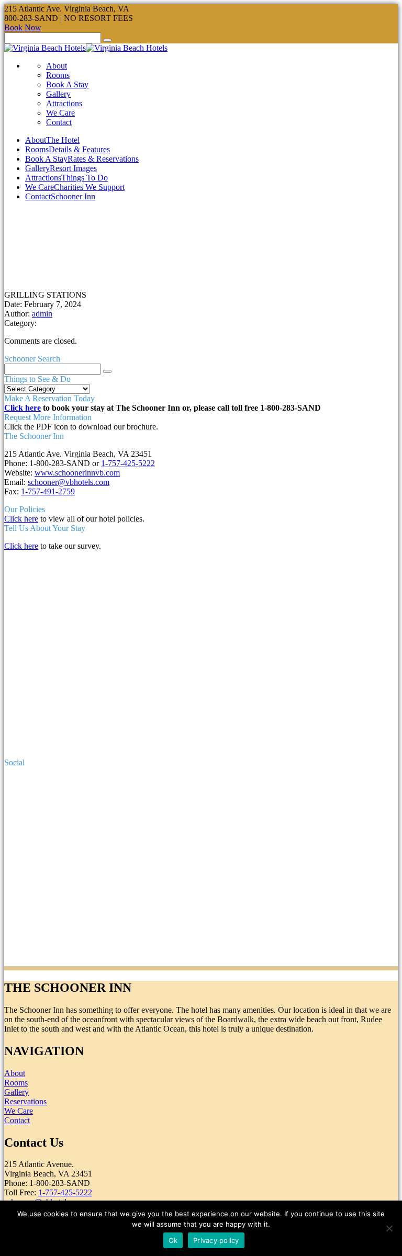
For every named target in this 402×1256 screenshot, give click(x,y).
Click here (22, 407)
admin (42, 313)
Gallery (58, 93)
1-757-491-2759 (48, 491)
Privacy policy (216, 1240)
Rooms (58, 75)
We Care (60, 112)
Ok (173, 1240)
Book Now (22, 27)
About (56, 65)
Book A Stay (67, 84)
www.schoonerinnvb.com (77, 472)
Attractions (64, 103)
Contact (59, 122)
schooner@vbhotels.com (68, 482)
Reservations (25, 1101)
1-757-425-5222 (128, 463)
